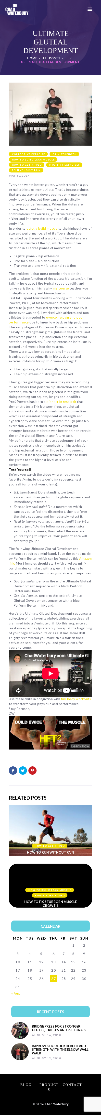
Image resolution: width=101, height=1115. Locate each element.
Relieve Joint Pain (26, 170)
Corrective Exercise (28, 154)
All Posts (51, 58)
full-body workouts (76, 699)
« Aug (15, 993)
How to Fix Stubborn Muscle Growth (50, 904)
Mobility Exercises (64, 164)
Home (32, 58)
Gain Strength (64, 154)
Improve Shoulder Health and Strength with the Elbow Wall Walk (60, 1049)
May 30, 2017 (19, 175)
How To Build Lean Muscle (33, 159)
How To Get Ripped (27, 164)
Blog (26, 1085)
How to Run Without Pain (50, 852)
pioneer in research (61, 402)
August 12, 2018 (46, 1058)
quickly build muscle (41, 228)
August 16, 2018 (46, 1035)
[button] (90, 9)
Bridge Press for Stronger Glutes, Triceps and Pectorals (59, 1028)
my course (61, 288)
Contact (72, 1085)
